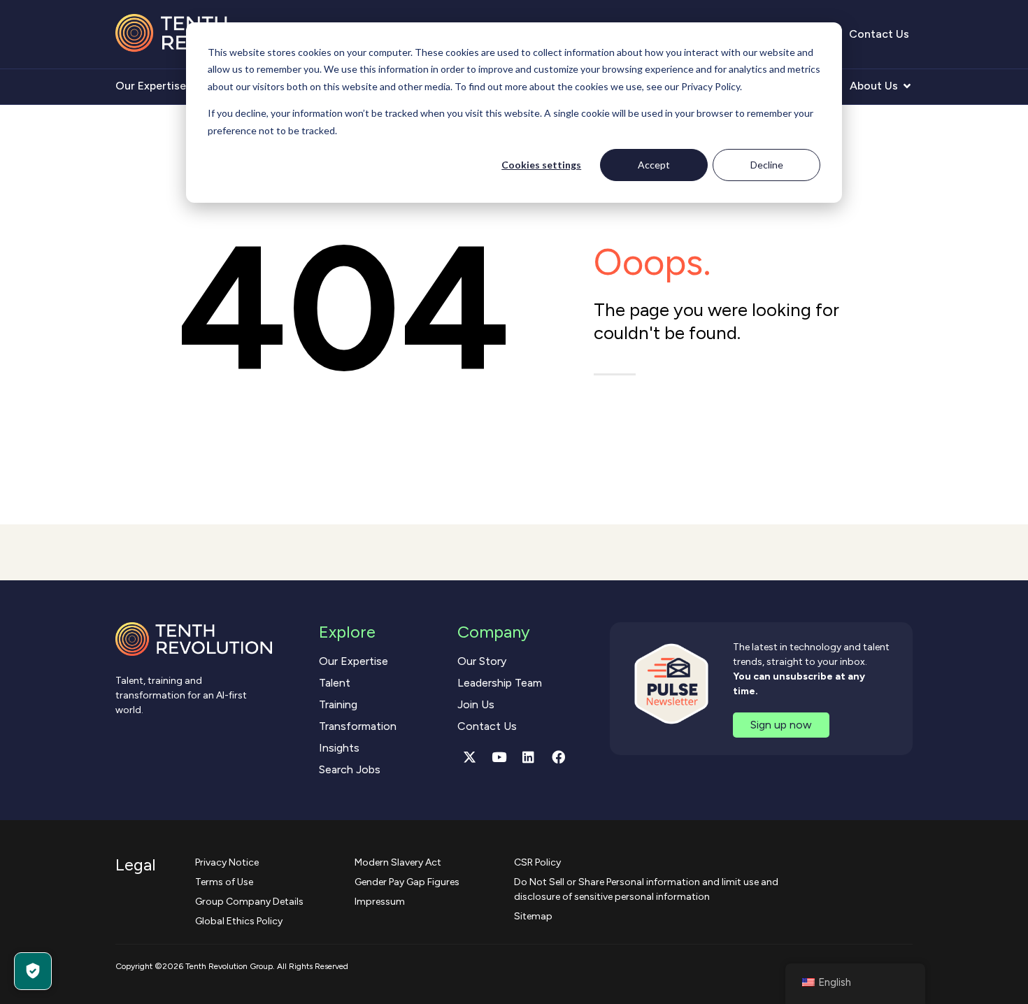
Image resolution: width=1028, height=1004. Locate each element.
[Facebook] (558, 757)
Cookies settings (541, 165)
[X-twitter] (469, 757)
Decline (766, 165)
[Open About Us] (907, 86)
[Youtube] (499, 757)
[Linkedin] (529, 757)
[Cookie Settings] (33, 971)
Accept (654, 165)
